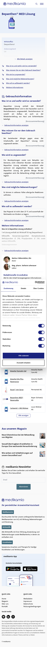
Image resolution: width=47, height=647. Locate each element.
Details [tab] (23, 288)
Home (4, 599)
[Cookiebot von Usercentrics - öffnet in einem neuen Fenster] (34, 282)
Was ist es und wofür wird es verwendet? (21, 66)
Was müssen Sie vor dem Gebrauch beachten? (23, 70)
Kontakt (5, 606)
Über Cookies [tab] (38, 288)
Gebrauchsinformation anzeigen (16, 125)
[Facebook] (3, 616)
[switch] (41, 332)
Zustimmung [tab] (8, 288)
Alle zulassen (23, 356)
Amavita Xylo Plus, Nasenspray (17, 380)
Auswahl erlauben (23, 363)
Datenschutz (28, 604)
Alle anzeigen (23, 415)
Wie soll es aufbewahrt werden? (18, 83)
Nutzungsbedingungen (32, 606)
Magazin (5, 601)
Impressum (28, 601)
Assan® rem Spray (17, 389)
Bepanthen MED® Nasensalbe (16, 399)
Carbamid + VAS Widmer (19, 408)
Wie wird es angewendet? (15, 74)
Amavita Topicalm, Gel (18, 371)
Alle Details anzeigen (25, 59)
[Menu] (42, 4)
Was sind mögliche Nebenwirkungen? (20, 79)
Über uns (5, 604)
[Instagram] (13, 616)
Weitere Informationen (14, 87)
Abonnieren (23, 486)
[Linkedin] (8, 616)
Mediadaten (28, 599)
